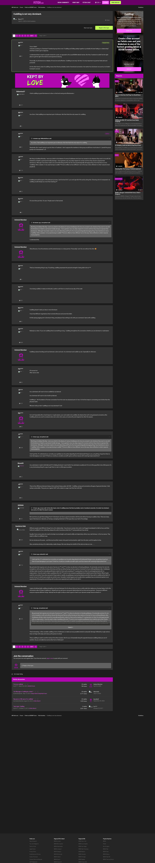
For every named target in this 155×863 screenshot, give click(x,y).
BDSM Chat (105, 851)
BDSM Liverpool (58, 849)
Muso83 (21, 463)
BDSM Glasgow (57, 851)
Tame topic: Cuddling (18, 706)
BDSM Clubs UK (58, 862)
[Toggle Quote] (32, 138)
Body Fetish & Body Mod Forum (39, 693)
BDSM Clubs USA (83, 862)
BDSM (104, 841)
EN (98, 2)
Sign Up (129, 69)
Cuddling (129, 30)
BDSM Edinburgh (58, 854)
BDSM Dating (106, 854)
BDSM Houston (82, 854)
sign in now (50, 658)
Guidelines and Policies (35, 854)
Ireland (62, 838)
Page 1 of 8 (42, 35)
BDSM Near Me (106, 856)
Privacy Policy (33, 851)
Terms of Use (33, 846)
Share (108, 20)
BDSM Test (105, 849)
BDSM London (57, 841)
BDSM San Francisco (83, 849)
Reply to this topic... (28, 665)
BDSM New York (82, 841)
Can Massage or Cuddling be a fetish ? (23, 691)
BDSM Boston (82, 851)
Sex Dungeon (106, 846)
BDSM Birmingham (58, 843)
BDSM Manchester (58, 846)
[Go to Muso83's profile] (21, 470)
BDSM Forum (31, 686)
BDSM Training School (108, 859)
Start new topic (88, 28)
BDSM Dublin (57, 859)
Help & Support (33, 841)
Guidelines (140, 7)
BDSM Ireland (57, 856)
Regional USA (82, 838)
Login (105, 2)
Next (31, 35)
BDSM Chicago (82, 856)
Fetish (104, 843)
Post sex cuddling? (18, 684)
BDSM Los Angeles (83, 843)
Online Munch (36, 701)
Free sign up (115, 2)
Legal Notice (32, 849)
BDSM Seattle (82, 859)
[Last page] (35, 35)
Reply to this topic (104, 28)
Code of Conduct (34, 856)
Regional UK (57, 838)
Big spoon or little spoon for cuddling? (23, 699)
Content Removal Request (36, 859)
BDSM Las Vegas (82, 846)
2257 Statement (33, 862)
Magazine (36, 843)
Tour (31, 843)
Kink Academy (31, 21)
